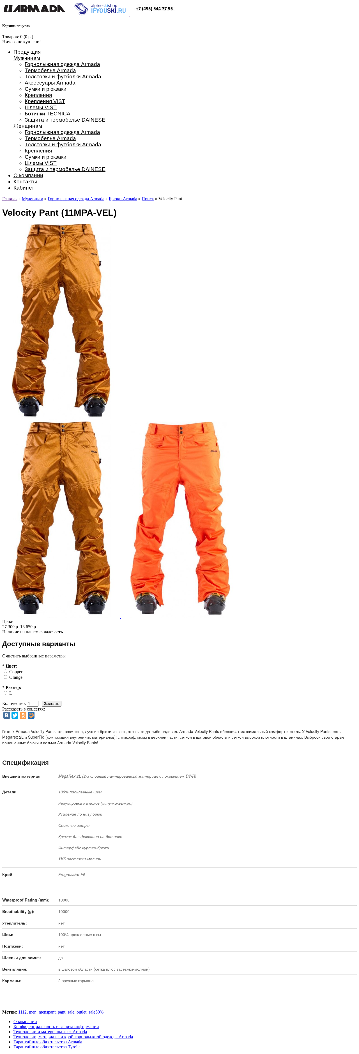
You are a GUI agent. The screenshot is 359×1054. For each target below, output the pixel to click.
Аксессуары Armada (50, 83)
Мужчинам (26, 58)
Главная (9, 198)
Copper (15, 671)
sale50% (96, 1012)
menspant (47, 1012)
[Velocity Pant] (61, 616)
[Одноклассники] (23, 715)
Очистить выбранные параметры (34, 656)
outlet (81, 1012)
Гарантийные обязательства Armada (47, 1041)
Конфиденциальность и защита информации (56, 1026)
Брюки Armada (123, 198)
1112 (22, 1012)
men (32, 1012)
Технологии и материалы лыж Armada (50, 1031)
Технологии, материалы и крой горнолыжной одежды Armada (73, 1036)
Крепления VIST (45, 101)
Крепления (38, 95)
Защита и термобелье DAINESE (65, 120)
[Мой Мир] (31, 715)
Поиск (148, 198)
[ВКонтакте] (6, 715)
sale (71, 1012)
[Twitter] (14, 715)
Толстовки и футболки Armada (63, 76)
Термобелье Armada (50, 70)
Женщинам (27, 126)
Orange (15, 677)
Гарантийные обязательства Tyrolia (46, 1046)
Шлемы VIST (41, 107)
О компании (28, 175)
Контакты (25, 182)
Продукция (27, 52)
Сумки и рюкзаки (45, 89)
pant (61, 1012)
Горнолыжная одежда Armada (62, 64)
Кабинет (23, 188)
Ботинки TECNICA (47, 114)
